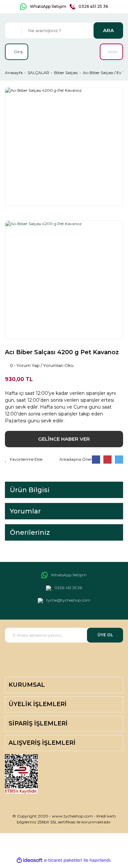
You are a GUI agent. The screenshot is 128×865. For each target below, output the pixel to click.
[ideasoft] (29, 860)
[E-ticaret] (63, 860)
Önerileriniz (30, 532)
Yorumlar (25, 511)
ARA (108, 30)
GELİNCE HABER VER (64, 439)
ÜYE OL (105, 634)
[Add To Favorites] (23, 459)
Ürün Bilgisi (30, 490)
